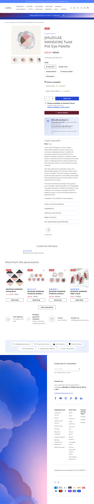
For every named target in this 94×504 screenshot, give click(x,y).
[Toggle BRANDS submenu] (52, 9)
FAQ (70, 416)
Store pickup (58, 426)
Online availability (54, 82)
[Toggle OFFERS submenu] (33, 7)
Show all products (47, 307)
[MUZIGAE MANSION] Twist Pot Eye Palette (32, 22)
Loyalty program (59, 437)
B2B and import (59, 447)
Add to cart (67, 98)
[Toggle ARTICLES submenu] (43, 9)
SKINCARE (39, 6)
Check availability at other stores (58, 107)
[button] (87, 8)
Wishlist (57, 429)
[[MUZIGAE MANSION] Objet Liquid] (79, 277)
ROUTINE (49, 6)
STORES (64, 9)
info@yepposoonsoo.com (63, 393)
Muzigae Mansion (14, 22)
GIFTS (30, 9)
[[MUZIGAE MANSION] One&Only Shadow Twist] (57, 277)
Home (7, 22)
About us (72, 418)
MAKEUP (58, 6)
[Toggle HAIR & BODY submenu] (26, 9)
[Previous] (14, 40)
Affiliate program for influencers (58, 442)
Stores (56, 418)
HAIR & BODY (21, 9)
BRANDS (48, 9)
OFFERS (29, 6)
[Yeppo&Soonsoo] (23, 429)
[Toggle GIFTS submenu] (33, 9)
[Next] (37, 40)
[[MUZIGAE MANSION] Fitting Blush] (14, 277)
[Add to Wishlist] (22, 270)
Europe (83, 422)
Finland (83, 416)
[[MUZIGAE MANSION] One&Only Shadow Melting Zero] (36, 277)
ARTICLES (39, 9)
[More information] (68, 120)
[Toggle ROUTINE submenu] (53, 7)
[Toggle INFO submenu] (58, 9)
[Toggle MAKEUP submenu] (62, 7)
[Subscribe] (77, 369)
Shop (70, 413)
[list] (26, 40)
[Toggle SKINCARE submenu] (43, 7)
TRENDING (20, 6)
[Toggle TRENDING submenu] (24, 7)
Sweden (83, 419)
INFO (56, 9)
